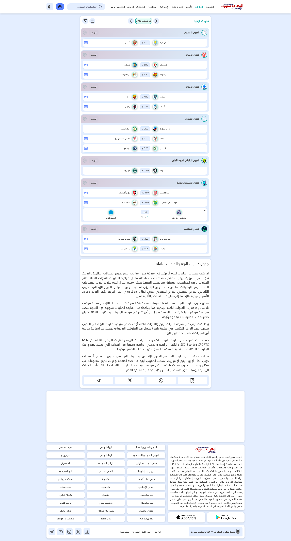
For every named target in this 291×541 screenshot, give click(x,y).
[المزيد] (113, 7)
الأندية (130, 7)
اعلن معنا (146, 532)
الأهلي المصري (106, 471)
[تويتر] (78, 531)
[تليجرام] (51, 531)
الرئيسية (210, 7)
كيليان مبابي (65, 495)
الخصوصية (125, 532)
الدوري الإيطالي (146, 503)
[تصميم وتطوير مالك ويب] (237, 531)
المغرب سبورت (198, 532)
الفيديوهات (178, 7)
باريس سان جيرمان (106, 511)
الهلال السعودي (106, 463)
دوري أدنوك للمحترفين (146, 463)
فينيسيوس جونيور (65, 518)
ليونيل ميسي (65, 471)
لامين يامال (65, 511)
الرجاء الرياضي (106, 447)
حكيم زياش (65, 455)
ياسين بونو (65, 463)
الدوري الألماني (146, 511)
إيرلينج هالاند (65, 503)
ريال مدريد (105, 487)
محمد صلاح (65, 487)
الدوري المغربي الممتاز (146, 447)
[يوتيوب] (60, 531)
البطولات (141, 7)
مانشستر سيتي (106, 503)
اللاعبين (121, 7)
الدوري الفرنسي (146, 518)
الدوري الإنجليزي (146, 487)
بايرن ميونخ (106, 518)
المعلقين (152, 7)
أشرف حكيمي (65, 447)
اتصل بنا (136, 532)
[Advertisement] (145, 416)
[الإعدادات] (60, 6)
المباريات (199, 7)
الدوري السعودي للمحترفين (146, 455)
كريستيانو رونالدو (65, 479)
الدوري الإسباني (146, 495)
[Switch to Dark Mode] (49, 6)
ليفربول (105, 495)
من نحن (157, 532)
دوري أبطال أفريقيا (146, 479)
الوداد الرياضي (106, 455)
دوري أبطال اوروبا (146, 471)
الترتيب (93, 32)
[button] (156, 21)
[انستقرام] (69, 531)
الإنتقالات (164, 7)
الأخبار (189, 7)
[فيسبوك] (87, 531)
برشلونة (105, 479)
